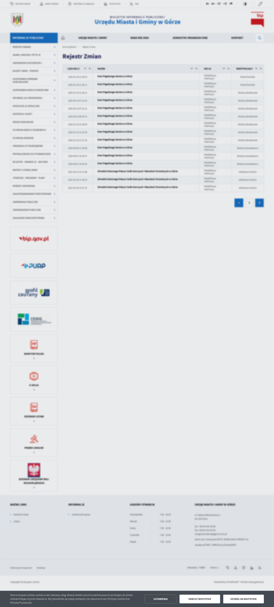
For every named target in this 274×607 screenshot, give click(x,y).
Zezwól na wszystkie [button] (243, 599)
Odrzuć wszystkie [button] (199, 599)
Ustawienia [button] (160, 599)
